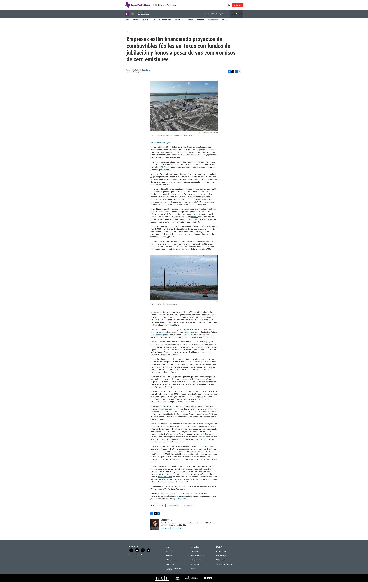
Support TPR (213, 20)
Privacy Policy (170, 564)
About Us (168, 547)
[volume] (132, 14)
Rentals (193, 568)
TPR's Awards (220, 560)
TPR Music (145, 20)
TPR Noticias (188, 505)
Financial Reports (196, 547)
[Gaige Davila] (154, 524)
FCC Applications (196, 560)
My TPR (224, 20)
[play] (127, 14)
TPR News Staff (221, 551)
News (127, 20)
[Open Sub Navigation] (130, 20)
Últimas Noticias (174, 505)
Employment (169, 555)
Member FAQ (195, 564)
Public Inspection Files (197, 555)
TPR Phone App (221, 555)
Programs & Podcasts (162, 20)
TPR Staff (219, 547)
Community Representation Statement (174, 568)
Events (190, 20)
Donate (239, 5)
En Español (130, 32)
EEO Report (194, 551)
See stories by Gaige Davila (172, 528)
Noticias (136, 20)
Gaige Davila (146, 70)
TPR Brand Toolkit (171, 560)
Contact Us (169, 551)
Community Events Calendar (224, 564)
